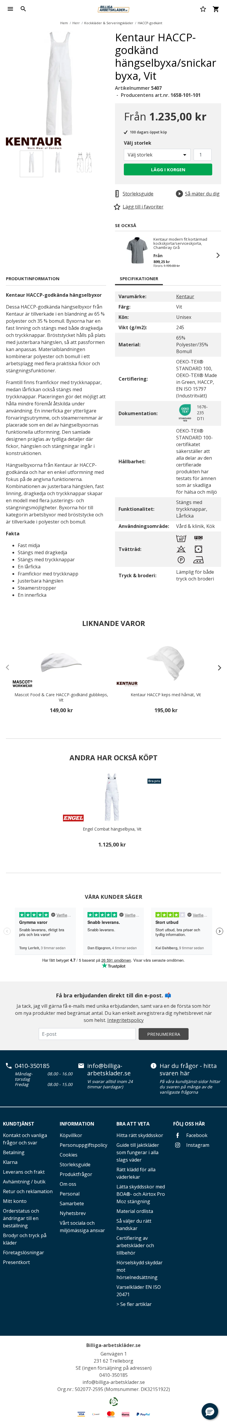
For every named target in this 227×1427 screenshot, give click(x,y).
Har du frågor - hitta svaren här (188, 1069)
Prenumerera (163, 1034)
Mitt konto (15, 1201)
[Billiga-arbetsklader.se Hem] (113, 8)
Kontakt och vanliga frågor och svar (25, 1139)
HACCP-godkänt (150, 23)
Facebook (196, 1135)
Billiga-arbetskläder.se (113, 1345)
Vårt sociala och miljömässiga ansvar (82, 1227)
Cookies (68, 1155)
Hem (64, 23)
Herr (76, 23)
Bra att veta (133, 1124)
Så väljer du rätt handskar (133, 1225)
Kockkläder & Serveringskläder (108, 23)
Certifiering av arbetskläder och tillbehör (135, 1245)
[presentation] (217, 667)
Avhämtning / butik (24, 1181)
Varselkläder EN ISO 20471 (138, 1291)
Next (116, 85)
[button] (210, 1411)
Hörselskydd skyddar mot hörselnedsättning (139, 1270)
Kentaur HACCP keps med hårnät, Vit (166, 694)
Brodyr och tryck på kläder (24, 1239)
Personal (70, 1193)
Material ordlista (134, 1211)
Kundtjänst (18, 1124)
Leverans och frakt (24, 1172)
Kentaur (185, 296)
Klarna (10, 1162)
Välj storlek (137, 143)
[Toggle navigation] (10, 9)
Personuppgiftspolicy (83, 1145)
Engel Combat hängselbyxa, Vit (112, 829)
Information (77, 1124)
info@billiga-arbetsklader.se (109, 1069)
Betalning (14, 1152)
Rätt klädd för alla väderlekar (135, 1173)
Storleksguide (75, 1164)
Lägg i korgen (168, 169)
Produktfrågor (76, 1174)
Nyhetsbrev (73, 1213)
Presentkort (16, 1262)
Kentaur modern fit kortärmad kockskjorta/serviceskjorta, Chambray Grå (180, 243)
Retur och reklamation (28, 1191)
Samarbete (72, 1203)
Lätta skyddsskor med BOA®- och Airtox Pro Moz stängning (140, 1194)
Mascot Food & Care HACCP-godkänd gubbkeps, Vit (61, 697)
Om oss (68, 1184)
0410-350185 (32, 1066)
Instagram (197, 1145)
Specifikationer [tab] (139, 278)
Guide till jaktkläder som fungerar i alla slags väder (137, 1152)
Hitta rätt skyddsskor (139, 1135)
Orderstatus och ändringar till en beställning (21, 1218)
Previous (121, 255)
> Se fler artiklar (134, 1304)
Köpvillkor (71, 1135)
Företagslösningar (23, 1252)
